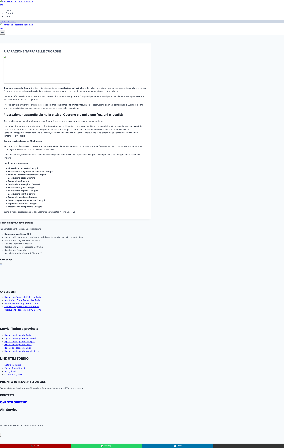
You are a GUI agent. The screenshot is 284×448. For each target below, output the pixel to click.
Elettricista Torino (12, 365)
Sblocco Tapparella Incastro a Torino (21, 306)
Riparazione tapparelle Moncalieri (20, 338)
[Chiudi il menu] (0, 435)
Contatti (9, 13)
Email (178, 445)
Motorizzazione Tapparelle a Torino (21, 303)
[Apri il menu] (2, 32)
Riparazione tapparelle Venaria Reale (21, 351)
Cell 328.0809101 (8, 21)
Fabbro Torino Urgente (15, 368)
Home (8, 10)
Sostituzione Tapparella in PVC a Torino (22, 310)
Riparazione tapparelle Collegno (19, 341)
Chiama (35, 445)
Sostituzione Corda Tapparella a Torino (22, 300)
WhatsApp (106, 445)
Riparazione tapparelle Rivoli (18, 344)
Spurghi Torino (11, 371)
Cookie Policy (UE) (13, 374)
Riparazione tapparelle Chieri (18, 348)
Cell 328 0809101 (14, 402)
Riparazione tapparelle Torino (18, 335)
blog (8, 16)
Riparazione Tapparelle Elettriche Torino (23, 297)
